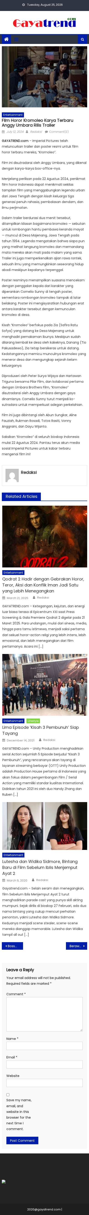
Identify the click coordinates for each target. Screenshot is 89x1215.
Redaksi (36, 132)
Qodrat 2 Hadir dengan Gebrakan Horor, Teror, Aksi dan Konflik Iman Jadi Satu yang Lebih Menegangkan (43, 585)
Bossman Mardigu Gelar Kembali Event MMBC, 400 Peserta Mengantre (15, 946)
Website (12, 1076)
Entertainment (13, 115)
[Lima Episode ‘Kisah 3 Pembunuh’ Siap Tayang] (44, 685)
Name (12, 1038)
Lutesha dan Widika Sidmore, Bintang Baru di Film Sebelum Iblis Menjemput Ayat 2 (40, 867)
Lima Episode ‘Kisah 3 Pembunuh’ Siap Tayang (40, 730)
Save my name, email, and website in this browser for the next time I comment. (18, 1114)
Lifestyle (33, 721)
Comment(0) (59, 132)
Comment (16, 994)
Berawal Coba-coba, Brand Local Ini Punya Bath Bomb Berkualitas (78, 946)
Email (11, 1057)
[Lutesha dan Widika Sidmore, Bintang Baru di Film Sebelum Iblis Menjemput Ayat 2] (44, 826)
